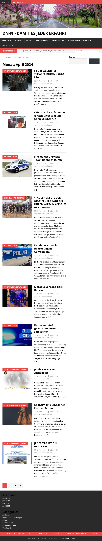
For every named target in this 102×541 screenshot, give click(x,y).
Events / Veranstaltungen (79, 41)
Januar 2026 (6, 501)
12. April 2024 (41, 450)
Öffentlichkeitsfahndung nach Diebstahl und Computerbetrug (49, 116)
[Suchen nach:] (87, 50)
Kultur (29, 41)
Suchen (72, 57)
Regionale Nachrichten (11, 525)
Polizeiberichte (8, 523)
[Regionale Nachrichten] (17, 207)
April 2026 (6, 498)
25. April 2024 (41, 211)
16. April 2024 (41, 335)
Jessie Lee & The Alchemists (44, 371)
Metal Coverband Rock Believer (48, 288)
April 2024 (6, 506)
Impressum (6, 41)
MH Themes (71, 539)
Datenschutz (18, 2)
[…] (48, 104)
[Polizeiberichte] (17, 122)
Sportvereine (42, 41)
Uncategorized (8, 528)
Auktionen (6, 515)
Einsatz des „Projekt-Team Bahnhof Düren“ (48, 158)
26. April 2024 (41, 81)
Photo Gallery (58, 41)
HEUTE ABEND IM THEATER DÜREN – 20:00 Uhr (49, 74)
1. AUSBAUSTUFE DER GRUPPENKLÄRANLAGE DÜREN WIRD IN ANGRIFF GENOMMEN (50, 202)
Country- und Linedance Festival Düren (49, 406)
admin (52, 81)
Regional (19, 41)
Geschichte (6, 46)
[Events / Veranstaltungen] (17, 80)
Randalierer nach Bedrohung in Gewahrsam (45, 249)
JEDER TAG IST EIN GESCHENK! (45, 445)
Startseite (6, 2)
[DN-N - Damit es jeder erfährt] (51, 26)
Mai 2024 (5, 503)
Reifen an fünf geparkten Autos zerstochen (45, 328)
